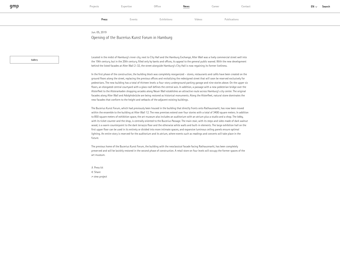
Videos (198, 19)
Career (215, 6)
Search (326, 6)
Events (133, 19)
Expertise (126, 6)
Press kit (98, 167)
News (186, 6)
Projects (94, 6)
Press (104, 19)
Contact (245, 6)
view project (100, 176)
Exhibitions (166, 19)
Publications (232, 19)
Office (157, 6)
